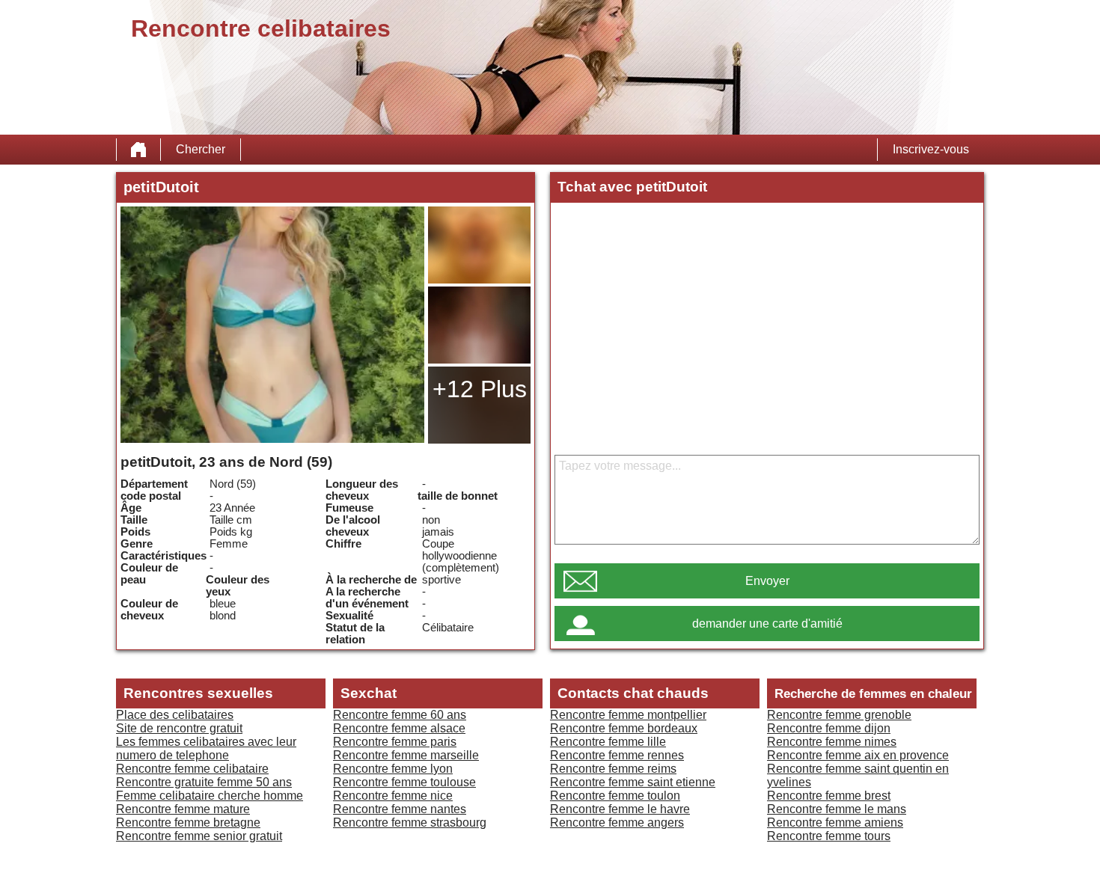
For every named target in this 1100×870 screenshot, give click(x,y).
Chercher (200, 149)
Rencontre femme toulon (615, 795)
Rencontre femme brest (828, 795)
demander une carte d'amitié (767, 623)
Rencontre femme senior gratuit (199, 836)
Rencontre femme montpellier (628, 714)
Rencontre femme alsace (399, 728)
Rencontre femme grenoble (839, 714)
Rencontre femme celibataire (192, 768)
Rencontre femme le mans (836, 809)
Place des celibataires (174, 714)
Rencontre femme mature (183, 809)
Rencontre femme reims (613, 768)
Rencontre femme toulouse (404, 782)
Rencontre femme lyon (393, 768)
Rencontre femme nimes (831, 741)
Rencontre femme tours (828, 836)
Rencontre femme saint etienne (632, 782)
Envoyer (767, 581)
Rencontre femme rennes (617, 755)
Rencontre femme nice (393, 795)
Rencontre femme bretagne (188, 822)
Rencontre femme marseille (406, 755)
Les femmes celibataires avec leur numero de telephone (206, 748)
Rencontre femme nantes (399, 809)
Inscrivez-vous (931, 149)
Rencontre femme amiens (835, 822)
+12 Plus (480, 389)
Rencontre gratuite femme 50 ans (204, 782)
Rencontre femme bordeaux (623, 728)
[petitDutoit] (272, 324)
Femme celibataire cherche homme (209, 795)
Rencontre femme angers (617, 822)
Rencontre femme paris (394, 741)
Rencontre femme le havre (620, 809)
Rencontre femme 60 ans (399, 714)
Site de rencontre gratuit (179, 728)
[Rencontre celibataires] (138, 149)
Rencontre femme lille (608, 741)
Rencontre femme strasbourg (409, 822)
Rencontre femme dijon (828, 728)
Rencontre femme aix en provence (858, 755)
